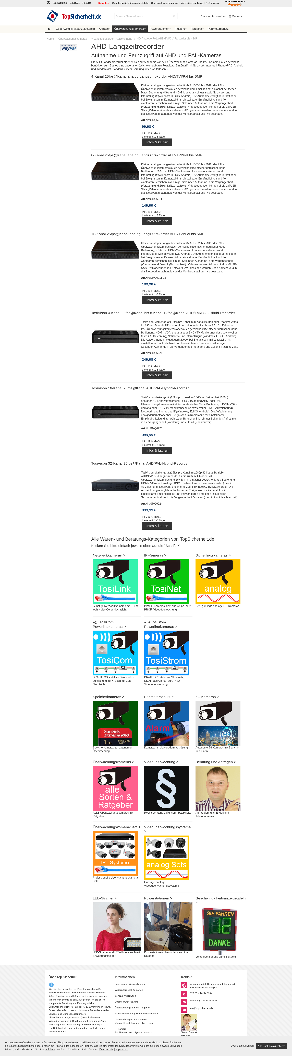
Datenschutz (106, 1049)
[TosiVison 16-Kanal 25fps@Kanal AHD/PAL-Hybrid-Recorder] (115, 413)
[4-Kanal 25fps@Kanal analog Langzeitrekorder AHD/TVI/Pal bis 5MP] (115, 104)
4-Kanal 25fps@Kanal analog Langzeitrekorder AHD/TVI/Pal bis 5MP (146, 76)
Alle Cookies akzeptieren (271, 1046)
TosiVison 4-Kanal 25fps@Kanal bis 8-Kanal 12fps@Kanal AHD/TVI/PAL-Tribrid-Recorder (163, 313)
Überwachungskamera (61, 1006)
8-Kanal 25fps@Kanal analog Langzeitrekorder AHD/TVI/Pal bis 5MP (146, 155)
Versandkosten (137, 984)
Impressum (121, 984)
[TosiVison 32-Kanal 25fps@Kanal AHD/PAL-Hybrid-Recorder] (115, 488)
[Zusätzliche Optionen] (68, 45)
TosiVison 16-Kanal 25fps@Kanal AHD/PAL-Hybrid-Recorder (140, 388)
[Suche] (174, 16)
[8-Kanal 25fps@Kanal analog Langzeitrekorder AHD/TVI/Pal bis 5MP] (115, 183)
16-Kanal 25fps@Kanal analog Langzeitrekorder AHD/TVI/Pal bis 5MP (147, 234)
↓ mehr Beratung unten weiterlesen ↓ (146, 69)
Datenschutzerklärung (126, 1001)
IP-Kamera (120, 1028)
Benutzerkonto (207, 16)
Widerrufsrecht (123, 990)
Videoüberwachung (59, 1021)
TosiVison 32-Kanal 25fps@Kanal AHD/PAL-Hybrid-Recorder (140, 463)
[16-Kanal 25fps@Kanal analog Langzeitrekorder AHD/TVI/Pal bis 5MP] (115, 262)
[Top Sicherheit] (74, 16)
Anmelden (221, 16)
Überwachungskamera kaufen (131, 1019)
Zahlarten (138, 990)
